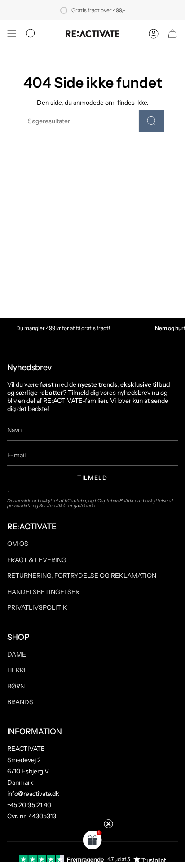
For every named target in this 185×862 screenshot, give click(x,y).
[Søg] (151, 121)
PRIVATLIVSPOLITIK (37, 607)
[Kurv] (172, 33)
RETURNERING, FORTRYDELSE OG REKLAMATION (81, 576)
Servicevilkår (53, 506)
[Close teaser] (108, 823)
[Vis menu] (11, 33)
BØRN (16, 686)
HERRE (17, 670)
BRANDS (20, 702)
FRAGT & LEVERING (36, 560)
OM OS (17, 544)
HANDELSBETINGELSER (43, 592)
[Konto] (153, 33)
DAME (16, 654)
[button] (31, 33)
